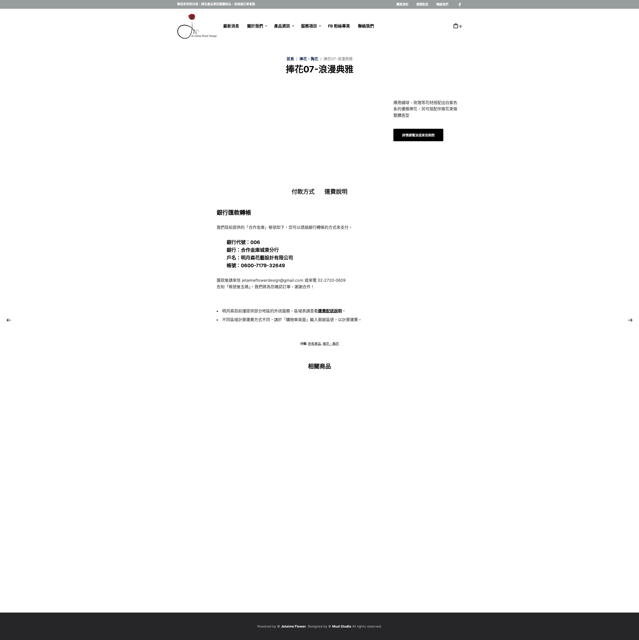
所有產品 (314, 344)
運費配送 (422, 4)
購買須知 (402, 4)
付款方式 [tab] (303, 191)
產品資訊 (282, 25)
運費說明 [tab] (335, 191)
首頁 (290, 59)
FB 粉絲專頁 (339, 25)
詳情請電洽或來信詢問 (418, 135)
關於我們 (255, 25)
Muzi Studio (341, 626)
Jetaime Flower (293, 626)
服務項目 (309, 25)
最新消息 (231, 25)
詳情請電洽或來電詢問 (346, 467)
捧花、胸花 (309, 59)
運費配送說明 (330, 310)
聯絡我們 (442, 4)
